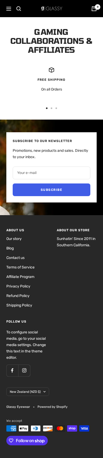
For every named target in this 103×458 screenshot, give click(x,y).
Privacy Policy (18, 286)
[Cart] (94, 8)
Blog (10, 248)
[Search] (18, 8)
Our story (14, 239)
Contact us (15, 258)
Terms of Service (20, 267)
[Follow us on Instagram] (24, 370)
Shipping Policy (19, 305)
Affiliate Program (20, 277)
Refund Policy (18, 296)
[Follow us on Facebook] (12, 370)
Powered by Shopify (53, 407)
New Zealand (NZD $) (25, 392)
